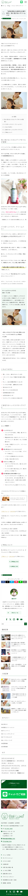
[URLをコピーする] (25, 582)
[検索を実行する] (25, 624)
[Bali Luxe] (6, 2)
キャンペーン (6, 730)
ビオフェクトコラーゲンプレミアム (11, 765)
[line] (18, 619)
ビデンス (23, 765)
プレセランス (5, 773)
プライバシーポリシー (8, 877)
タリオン (4, 763)
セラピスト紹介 (7, 861)
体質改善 (5, 746)
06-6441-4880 (9, 828)
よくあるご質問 (7, 870)
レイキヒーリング (7, 740)
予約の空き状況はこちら (9, 838)
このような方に (8, 127)
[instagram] (14, 619)
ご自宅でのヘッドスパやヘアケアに (13, 129)
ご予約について (8, 132)
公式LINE (12, 511)
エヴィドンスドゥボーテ (8, 758)
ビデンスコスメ (6, 768)
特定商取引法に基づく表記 (9, 880)
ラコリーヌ (13, 773)
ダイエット (11, 763)
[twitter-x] (10, 619)
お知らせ (5, 724)
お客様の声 (5, 864)
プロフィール (14, 612)
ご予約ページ (4, 556)
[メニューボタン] (25, 2)
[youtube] (21, 619)
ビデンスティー (15, 768)
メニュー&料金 (6, 855)
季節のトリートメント (8, 727)
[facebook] (7, 619)
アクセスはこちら (7, 841)
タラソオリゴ (20, 761)
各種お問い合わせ (7, 873)
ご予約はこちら (14, 561)
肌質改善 (5, 743)
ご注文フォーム (5, 511)
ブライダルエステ (7, 737)
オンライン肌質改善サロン (8, 761)
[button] (3, 582)
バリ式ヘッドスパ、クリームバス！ (13, 124)
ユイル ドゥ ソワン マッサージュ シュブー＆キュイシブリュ (17, 498)
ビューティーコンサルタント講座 (10, 770)
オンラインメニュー (8, 858)
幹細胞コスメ (20, 773)
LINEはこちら (14, 566)
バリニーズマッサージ (7, 18)
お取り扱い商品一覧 (8, 867)
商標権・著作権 (7, 883)
